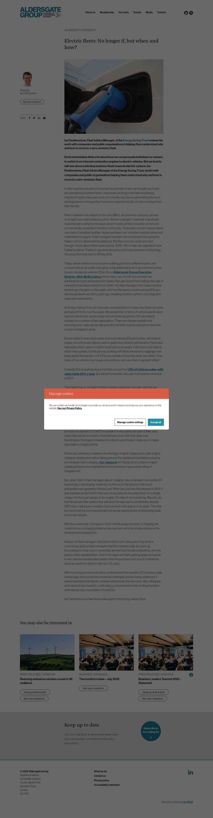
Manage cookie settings (130, 422)
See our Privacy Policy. (69, 408)
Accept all (155, 422)
